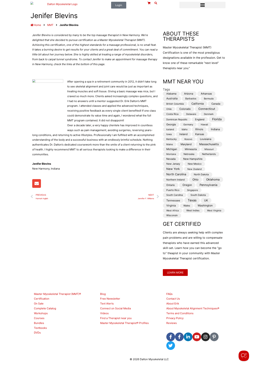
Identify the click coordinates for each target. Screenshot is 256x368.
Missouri (209, 149)
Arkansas (206, 93)
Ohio (195, 179)
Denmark (209, 114)
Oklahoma (213, 179)
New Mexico (194, 163)
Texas (192, 200)
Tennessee (173, 200)
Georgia (171, 124)
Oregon (187, 185)
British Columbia (175, 103)
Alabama (171, 93)
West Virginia (214, 210)
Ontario (170, 184)
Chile (169, 109)
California (197, 103)
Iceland (170, 129)
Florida (217, 119)
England (199, 119)
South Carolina (174, 195)
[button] (202, 5)
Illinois (199, 129)
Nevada (171, 158)
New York (173, 169)
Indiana (215, 129)
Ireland (183, 134)
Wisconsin (172, 215)
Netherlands (209, 154)
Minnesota (191, 149)
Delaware (191, 114)
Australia (172, 98)
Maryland (186, 144)
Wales (186, 205)
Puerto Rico (172, 190)
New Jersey (173, 163)
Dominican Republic (176, 119)
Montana (171, 154)
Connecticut (206, 109)
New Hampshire (193, 158)
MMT (50, 25)
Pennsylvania (208, 185)
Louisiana (205, 139)
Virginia (171, 205)
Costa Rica (172, 114)
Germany (188, 124)
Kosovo (188, 139)
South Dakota (198, 195)
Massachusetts (209, 144)
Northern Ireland (175, 179)
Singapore (192, 190)
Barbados (190, 98)
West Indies (192, 210)
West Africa (172, 210)
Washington (205, 205)
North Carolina (176, 174)
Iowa (169, 134)
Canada (215, 103)
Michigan (171, 149)
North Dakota (201, 174)
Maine (169, 144)
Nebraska (189, 154)
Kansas (199, 134)
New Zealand (194, 169)
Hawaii (204, 124)
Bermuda (209, 98)
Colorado (185, 109)
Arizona (188, 93)
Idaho (185, 129)
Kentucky (171, 139)
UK (206, 200)
